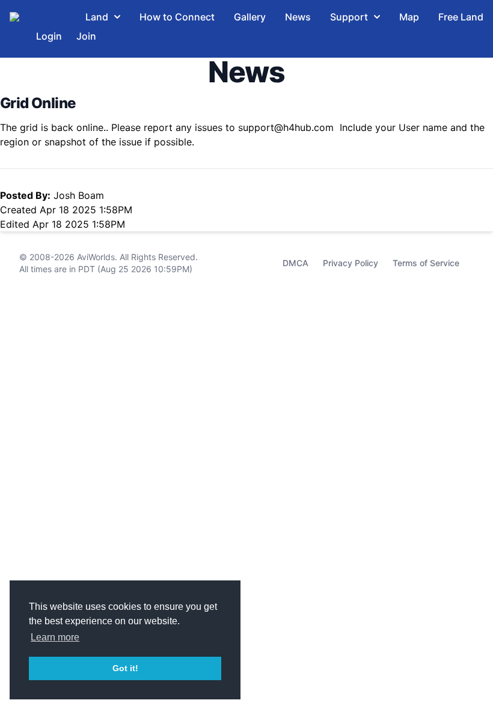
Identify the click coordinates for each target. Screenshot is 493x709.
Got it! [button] (125, 668)
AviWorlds (96, 257)
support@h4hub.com (286, 127)
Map (409, 17)
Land (96, 17)
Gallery (250, 17)
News (298, 17)
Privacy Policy (350, 263)
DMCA (295, 263)
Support (349, 17)
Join (86, 36)
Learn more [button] (55, 637)
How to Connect (177, 17)
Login (49, 36)
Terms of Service (426, 263)
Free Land (460, 17)
